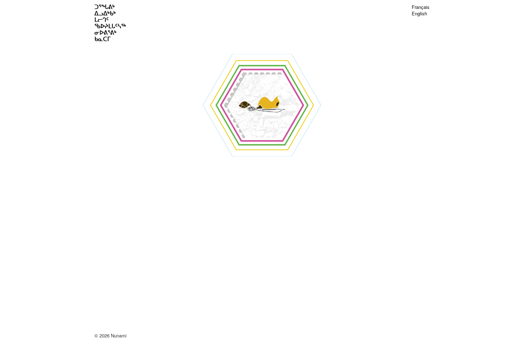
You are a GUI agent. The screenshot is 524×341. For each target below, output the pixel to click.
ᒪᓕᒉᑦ (101, 19)
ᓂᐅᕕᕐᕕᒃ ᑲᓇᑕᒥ (105, 35)
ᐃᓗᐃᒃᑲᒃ (105, 13)
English (419, 13)
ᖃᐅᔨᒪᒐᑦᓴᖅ (110, 26)
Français (421, 7)
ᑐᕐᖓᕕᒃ (104, 7)
